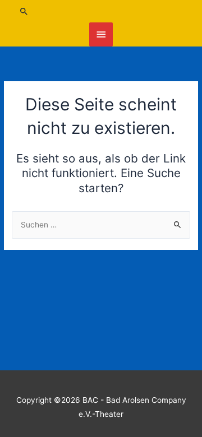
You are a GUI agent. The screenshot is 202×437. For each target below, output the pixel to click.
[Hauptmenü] (101, 34)
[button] (101, 11)
